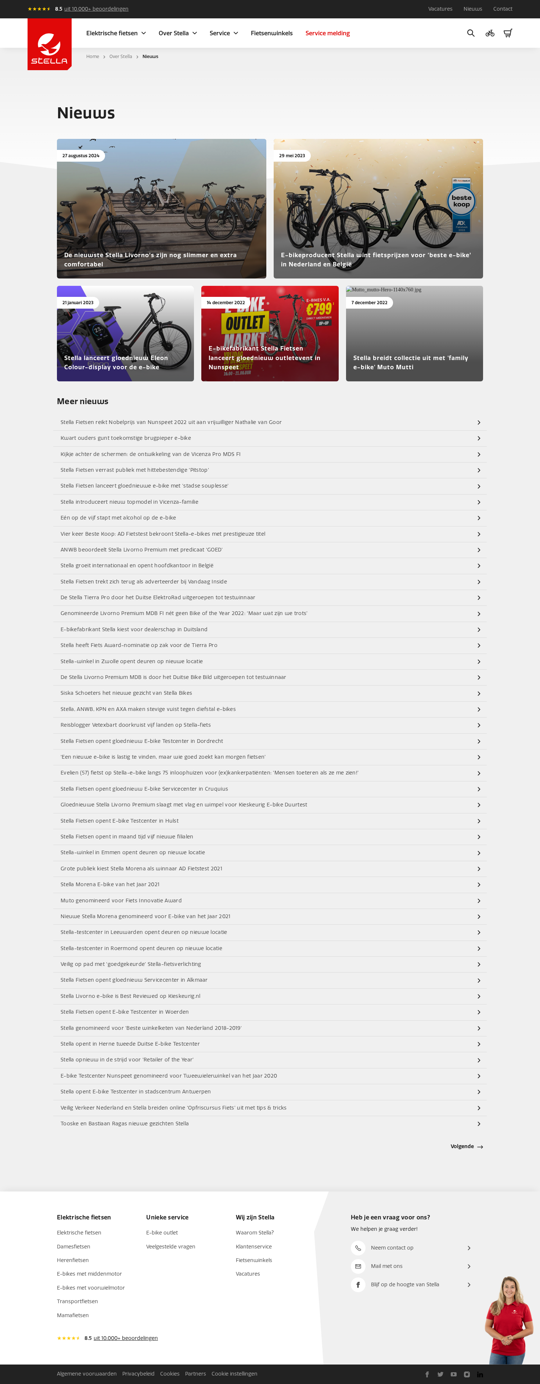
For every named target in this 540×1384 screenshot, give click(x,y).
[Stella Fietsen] (50, 44)
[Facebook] (427, 1374)
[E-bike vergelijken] (490, 33)
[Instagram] (467, 1374)
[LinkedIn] (480, 1374)
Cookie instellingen (235, 1374)
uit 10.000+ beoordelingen (96, 9)
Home (92, 56)
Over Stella (120, 56)
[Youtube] (454, 1374)
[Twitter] (440, 1374)
